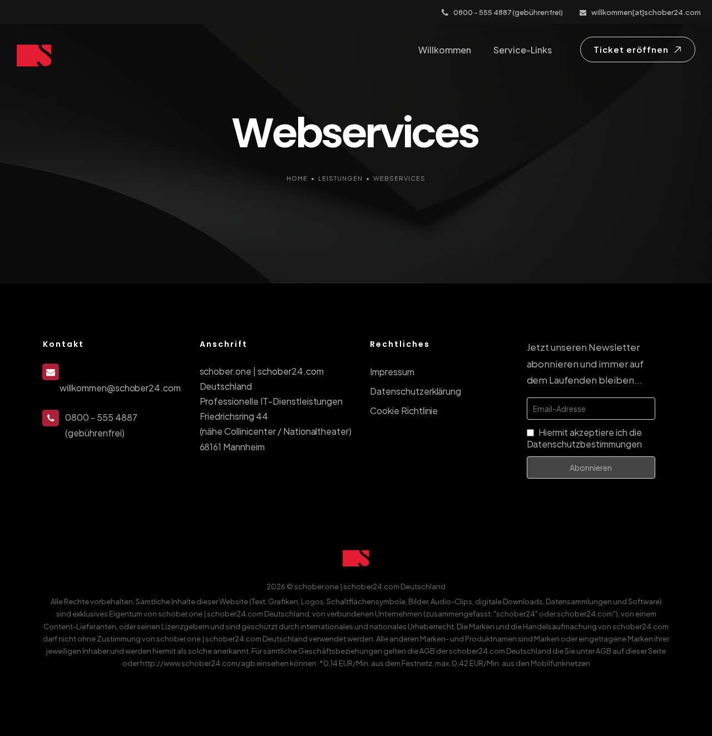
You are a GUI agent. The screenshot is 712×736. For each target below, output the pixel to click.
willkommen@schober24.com (120, 388)
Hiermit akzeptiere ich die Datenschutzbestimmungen (584, 438)
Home (297, 178)
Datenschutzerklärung (415, 391)
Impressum (392, 371)
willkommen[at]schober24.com (646, 12)
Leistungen (340, 178)
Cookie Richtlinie (404, 410)
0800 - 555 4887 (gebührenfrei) (508, 12)
